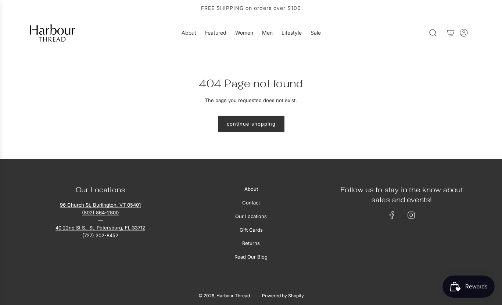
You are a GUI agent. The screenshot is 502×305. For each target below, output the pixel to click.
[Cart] (450, 33)
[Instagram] (411, 215)
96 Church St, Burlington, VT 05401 (100, 205)
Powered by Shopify (283, 295)
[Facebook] (392, 215)
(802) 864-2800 (100, 212)
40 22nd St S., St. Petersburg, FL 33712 (100, 228)
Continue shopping (251, 124)
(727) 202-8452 (100, 235)
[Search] (433, 33)
